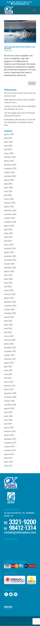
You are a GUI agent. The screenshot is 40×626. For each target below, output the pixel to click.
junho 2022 (8, 324)
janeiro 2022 (9, 344)
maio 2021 (8, 374)
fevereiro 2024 (9, 248)
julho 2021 (8, 366)
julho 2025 (8, 184)
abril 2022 (8, 332)
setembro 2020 (10, 404)
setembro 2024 (10, 222)
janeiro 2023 (9, 298)
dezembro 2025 (10, 164)
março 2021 (8, 382)
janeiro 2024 (9, 252)
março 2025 (8, 199)
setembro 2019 (10, 450)
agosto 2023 (9, 271)
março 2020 (8, 427)
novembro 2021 (10, 351)
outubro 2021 (9, 355)
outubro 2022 (9, 309)
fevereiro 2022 (9, 340)
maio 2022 (8, 328)
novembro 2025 (10, 168)
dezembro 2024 (10, 210)
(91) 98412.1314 (26, 2)
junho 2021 (8, 370)
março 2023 (8, 290)
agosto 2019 (9, 454)
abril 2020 (8, 424)
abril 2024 (8, 241)
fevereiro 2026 (9, 157)
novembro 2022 (10, 305)
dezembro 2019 (10, 439)
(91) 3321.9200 (14, 2)
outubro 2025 (9, 172)
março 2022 (8, 336)
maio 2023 (8, 283)
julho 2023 (8, 275)
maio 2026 (8, 145)
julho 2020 (8, 412)
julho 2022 (8, 321)
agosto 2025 (9, 180)
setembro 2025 (10, 176)
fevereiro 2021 (9, 385)
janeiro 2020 (9, 435)
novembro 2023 (10, 260)
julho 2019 (8, 458)
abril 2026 (8, 149)
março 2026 (8, 153)
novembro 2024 (10, 214)
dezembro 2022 (10, 302)
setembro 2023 (10, 267)
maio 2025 (8, 191)
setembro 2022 (10, 313)
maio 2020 (8, 420)
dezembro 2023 (10, 256)
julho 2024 (8, 229)
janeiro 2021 (9, 389)
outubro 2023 (9, 264)
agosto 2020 (9, 408)
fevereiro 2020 (9, 431)
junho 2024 (8, 233)
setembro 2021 (10, 359)
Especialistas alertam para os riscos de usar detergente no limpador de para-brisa (19, 122)
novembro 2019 (10, 443)
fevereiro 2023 (9, 294)
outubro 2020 (9, 401)
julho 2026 (8, 138)
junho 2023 (8, 279)
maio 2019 (8, 465)
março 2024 (8, 244)
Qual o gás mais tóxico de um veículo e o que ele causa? (19, 47)
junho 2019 (8, 462)
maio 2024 (8, 237)
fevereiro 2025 (9, 203)
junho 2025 (8, 187)
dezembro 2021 (10, 347)
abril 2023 (8, 286)
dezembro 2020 (10, 393)
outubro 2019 (9, 446)
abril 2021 (8, 378)
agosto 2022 (9, 317)
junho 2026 (8, 142)
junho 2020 (8, 416)
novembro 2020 (10, 397)
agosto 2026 (9, 134)
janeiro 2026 (9, 161)
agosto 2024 (9, 225)
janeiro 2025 (9, 206)
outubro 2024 (9, 218)
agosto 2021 (9, 363)
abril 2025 (8, 195)
